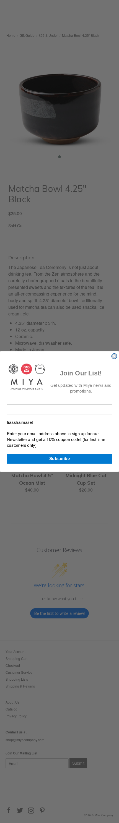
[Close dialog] (114, 356)
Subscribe (59, 458)
